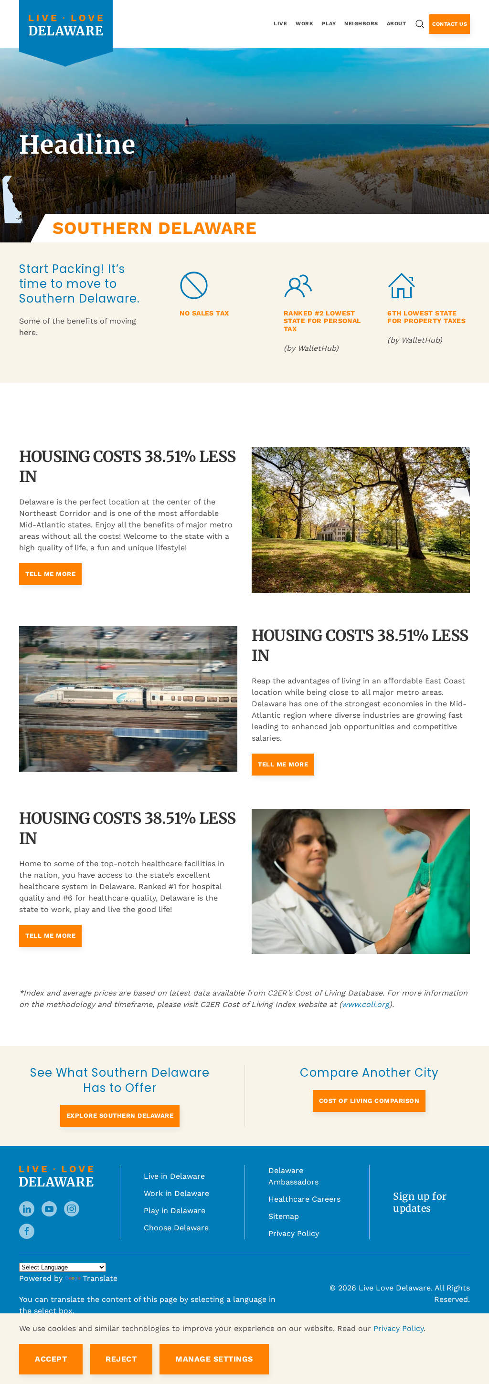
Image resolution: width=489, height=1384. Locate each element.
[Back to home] (66, 25)
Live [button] (280, 24)
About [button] (396, 24)
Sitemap (283, 1209)
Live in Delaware (174, 1169)
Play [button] (329, 24)
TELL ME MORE (50, 566)
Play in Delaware (174, 1203)
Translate (100, 1271)
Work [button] (304, 24)
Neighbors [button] (361, 24)
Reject (121, 1358)
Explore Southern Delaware (120, 1108)
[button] (420, 24)
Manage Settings (214, 1358)
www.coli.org (365, 997)
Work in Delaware (176, 1186)
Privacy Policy (293, 1226)
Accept (51, 1358)
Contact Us (449, 24)
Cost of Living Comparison (369, 1093)
